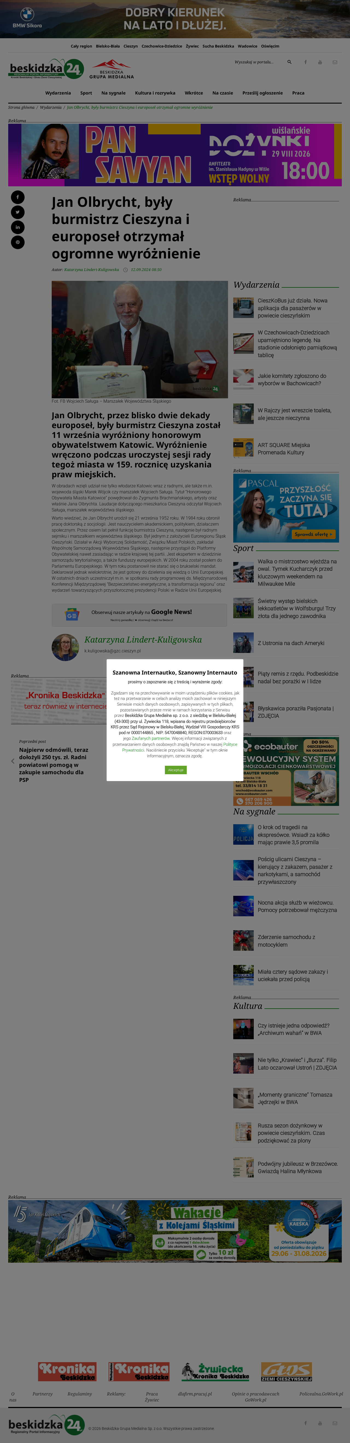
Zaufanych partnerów (151, 738)
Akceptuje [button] (175, 770)
